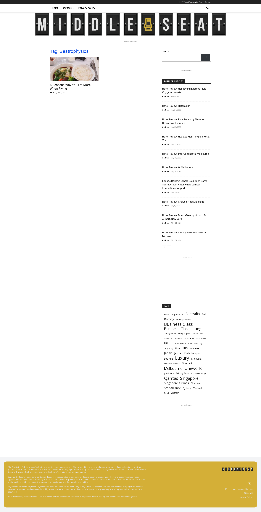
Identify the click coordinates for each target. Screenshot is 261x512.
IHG (185, 348)
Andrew (165, 96)
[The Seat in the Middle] (130, 24)
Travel (166, 393)
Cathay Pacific (170, 333)
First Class (201, 338)
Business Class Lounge (183, 328)
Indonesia (194, 348)
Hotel (178, 348)
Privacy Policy (86, 8)
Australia (192, 313)
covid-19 (168, 338)
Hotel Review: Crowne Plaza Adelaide (183, 201)
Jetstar (178, 353)
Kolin (52, 93)
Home (55, 8)
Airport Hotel (177, 314)
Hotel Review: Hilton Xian (176, 105)
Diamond (178, 338)
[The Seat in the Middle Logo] (237, 469)
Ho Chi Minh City (195, 343)
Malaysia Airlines (172, 363)
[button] (207, 8)
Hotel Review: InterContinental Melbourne (185, 153)
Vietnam (175, 392)
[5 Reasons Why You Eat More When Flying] (74, 69)
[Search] (205, 57)
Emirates (189, 338)
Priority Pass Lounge (198, 373)
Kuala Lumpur (192, 353)
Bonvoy (169, 319)
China (195, 333)
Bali (204, 314)
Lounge (168, 358)
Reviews (67, 8)
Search (165, 51)
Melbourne (173, 368)
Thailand (197, 388)
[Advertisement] (186, 278)
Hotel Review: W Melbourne (177, 167)
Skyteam (195, 383)
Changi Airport (184, 334)
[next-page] (169, 247)
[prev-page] (164, 247)
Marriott (187, 363)
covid (202, 334)
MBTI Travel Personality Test (190, 2)
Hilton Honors (180, 343)
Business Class (178, 324)
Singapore (189, 378)
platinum (169, 373)
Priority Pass (182, 373)
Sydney (187, 388)
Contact (208, 2)
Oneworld (193, 368)
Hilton (168, 343)
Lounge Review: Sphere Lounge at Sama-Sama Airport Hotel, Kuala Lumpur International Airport (185, 184)
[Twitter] (250, 484)
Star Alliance (172, 387)
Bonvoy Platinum (184, 319)
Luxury (182, 358)
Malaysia (196, 358)
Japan (168, 353)
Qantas (171, 378)
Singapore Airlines (176, 383)
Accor (167, 314)
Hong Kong (168, 348)
